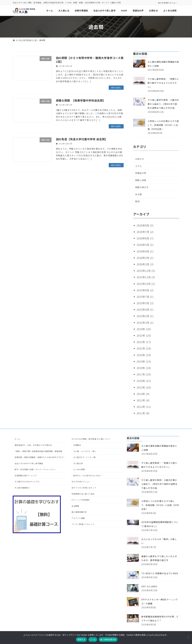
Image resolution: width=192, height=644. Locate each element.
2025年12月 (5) (146, 270)
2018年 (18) (144, 368)
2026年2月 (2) (145, 264)
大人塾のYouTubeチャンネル (27, 481)
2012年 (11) (144, 406)
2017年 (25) (144, 374)
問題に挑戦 (140, 180)
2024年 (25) (144, 329)
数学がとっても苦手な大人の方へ (87, 475)
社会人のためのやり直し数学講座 (29, 463)
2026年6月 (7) (145, 238)
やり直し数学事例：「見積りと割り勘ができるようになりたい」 (163, 82)
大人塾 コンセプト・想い (84, 451)
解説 (137, 201)
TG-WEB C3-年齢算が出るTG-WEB (159, 573)
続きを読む (116, 87)
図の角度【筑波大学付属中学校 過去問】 (82, 139)
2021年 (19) (144, 348)
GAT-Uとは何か (149, 586)
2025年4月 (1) (145, 309)
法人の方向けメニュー (167, 2)
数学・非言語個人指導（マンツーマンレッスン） (36, 469)
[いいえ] (188, 637)
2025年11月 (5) (146, 277)
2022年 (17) (144, 342)
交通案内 (77, 445)
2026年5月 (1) (145, 245)
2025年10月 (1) (146, 283)
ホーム (17, 439)
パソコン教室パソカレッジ (83, 524)
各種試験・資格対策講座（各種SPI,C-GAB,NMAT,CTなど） (40, 457)
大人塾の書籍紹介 (22, 487)
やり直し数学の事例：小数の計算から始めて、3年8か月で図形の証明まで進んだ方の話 (163, 103)
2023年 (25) (144, 335)
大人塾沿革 (78, 463)
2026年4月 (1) (145, 251)
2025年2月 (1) (145, 322)
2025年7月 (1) (145, 296)
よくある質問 (79, 469)
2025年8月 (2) (145, 290)
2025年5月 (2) (145, 303)
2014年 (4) (143, 394)
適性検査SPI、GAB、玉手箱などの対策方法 (33, 445)
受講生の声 (140, 172)
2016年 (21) (144, 381)
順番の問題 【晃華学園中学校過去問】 (81, 100)
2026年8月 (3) (145, 225)
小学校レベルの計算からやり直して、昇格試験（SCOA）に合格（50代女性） (163, 125)
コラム (138, 165)
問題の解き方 (141, 187)
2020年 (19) (144, 355)
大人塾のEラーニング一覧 (84, 457)
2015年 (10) (144, 387)
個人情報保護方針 (79, 512)
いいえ (93, 639)
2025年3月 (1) (145, 316)
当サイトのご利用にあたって (84, 487)
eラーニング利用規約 (81, 499)
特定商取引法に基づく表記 (83, 493)
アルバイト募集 (78, 518)
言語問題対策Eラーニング (26, 475)
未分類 (138, 194)
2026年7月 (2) (145, 232)
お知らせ (139, 158)
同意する (81, 639)
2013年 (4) (143, 400)
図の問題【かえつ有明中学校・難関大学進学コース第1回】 (90, 59)
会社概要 (75, 506)
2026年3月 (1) (145, 258)
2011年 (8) (143, 413)
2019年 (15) (144, 361)
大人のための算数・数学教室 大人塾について (91, 439)
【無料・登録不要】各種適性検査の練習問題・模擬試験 (38, 451)
